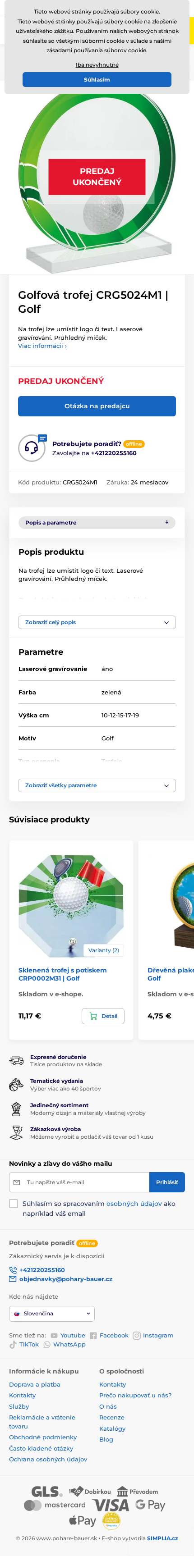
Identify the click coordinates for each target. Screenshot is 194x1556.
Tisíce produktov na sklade (66, 1064)
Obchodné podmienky (43, 1437)
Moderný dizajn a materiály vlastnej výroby (88, 1112)
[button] (97, 622)
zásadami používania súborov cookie (96, 50)
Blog (106, 1439)
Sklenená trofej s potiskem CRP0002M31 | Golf (62, 974)
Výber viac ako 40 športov (65, 1088)
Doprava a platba (34, 1384)
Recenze (112, 1417)
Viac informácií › (42, 345)
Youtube (72, 1335)
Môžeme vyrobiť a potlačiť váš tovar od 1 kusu (91, 1136)
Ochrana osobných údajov (48, 1459)
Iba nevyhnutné (97, 64)
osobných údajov (134, 1204)
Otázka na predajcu (97, 406)
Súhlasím (97, 79)
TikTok (29, 1344)
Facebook (114, 1335)
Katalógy (112, 1428)
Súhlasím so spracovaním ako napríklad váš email (99, 1209)
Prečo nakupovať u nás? (135, 1395)
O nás (108, 1406)
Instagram (158, 1335)
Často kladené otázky (41, 1448)
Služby (19, 1406)
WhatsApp (69, 1344)
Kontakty (22, 1395)
